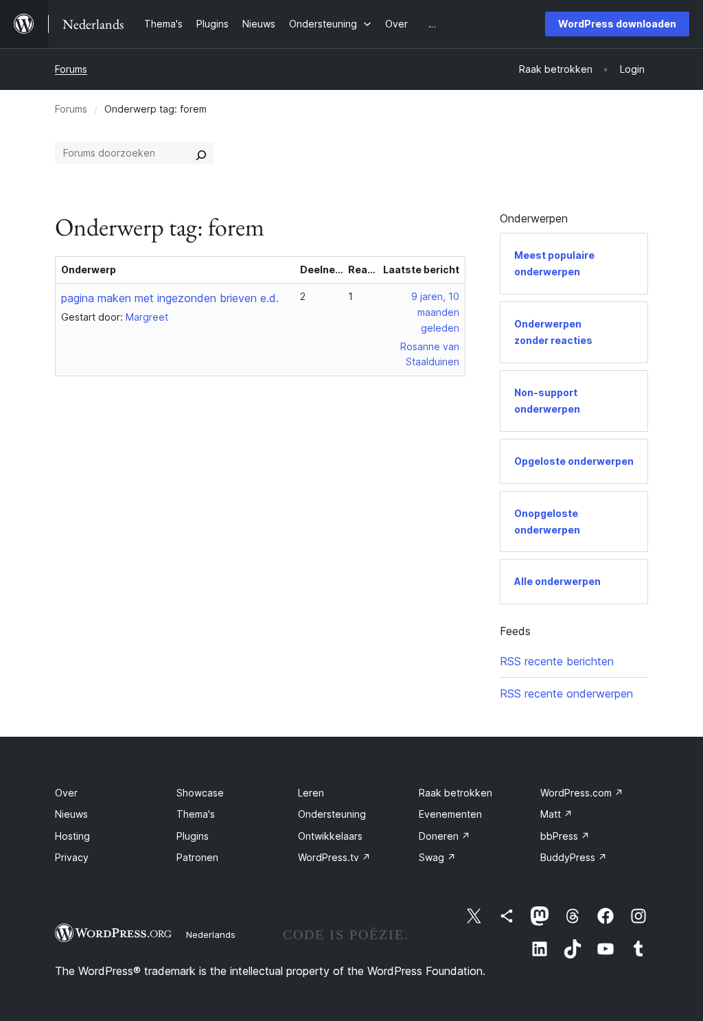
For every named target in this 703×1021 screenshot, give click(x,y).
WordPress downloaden (617, 24)
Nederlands (210, 934)
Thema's (195, 814)
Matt (556, 814)
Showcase (200, 793)
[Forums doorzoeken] (201, 153)
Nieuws (71, 814)
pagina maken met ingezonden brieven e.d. (170, 298)
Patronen (197, 857)
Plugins (192, 836)
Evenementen (450, 814)
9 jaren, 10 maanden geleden (435, 312)
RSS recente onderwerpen (566, 693)
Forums (71, 69)
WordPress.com (581, 793)
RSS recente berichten (557, 661)
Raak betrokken (455, 793)
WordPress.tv (334, 857)
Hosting (72, 836)
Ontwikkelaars (330, 836)
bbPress (565, 836)
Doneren (444, 836)
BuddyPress (573, 857)
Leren (311, 793)
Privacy (72, 857)
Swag (437, 857)
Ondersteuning (332, 814)
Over (66, 793)
